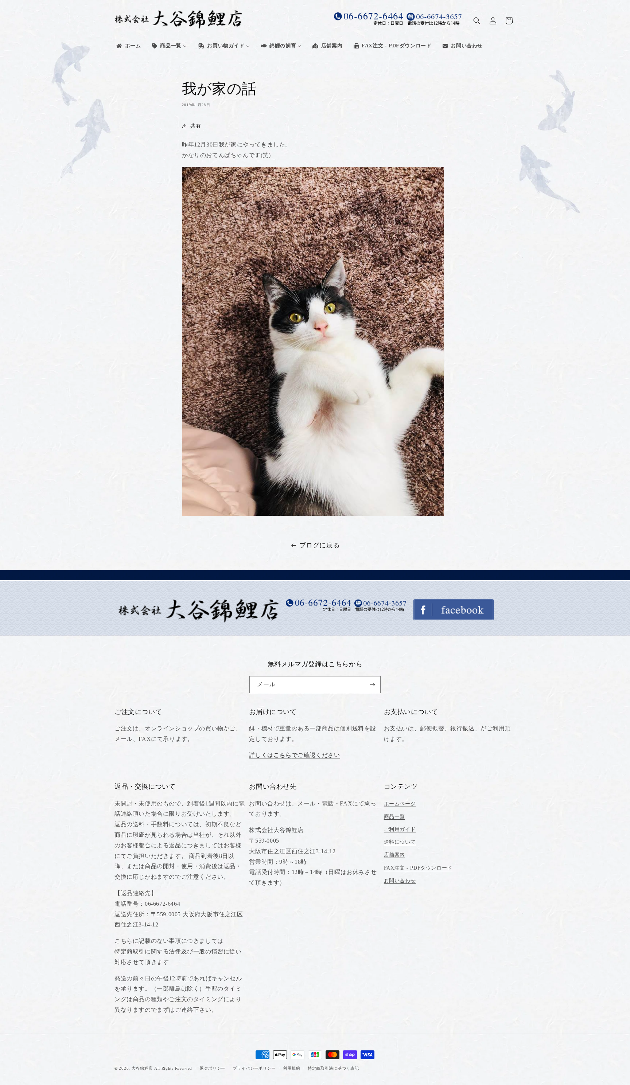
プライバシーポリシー (254, 1068)
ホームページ (400, 804)
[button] (477, 21)
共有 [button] (195, 126)
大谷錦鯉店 (142, 1068)
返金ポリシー (212, 1068)
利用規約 (291, 1068)
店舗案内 (394, 855)
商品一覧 (394, 816)
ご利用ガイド (400, 829)
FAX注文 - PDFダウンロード (418, 868)
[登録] (372, 684)
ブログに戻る (319, 545)
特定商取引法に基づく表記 (333, 1068)
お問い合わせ (400, 880)
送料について (400, 842)
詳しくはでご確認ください (294, 755)
